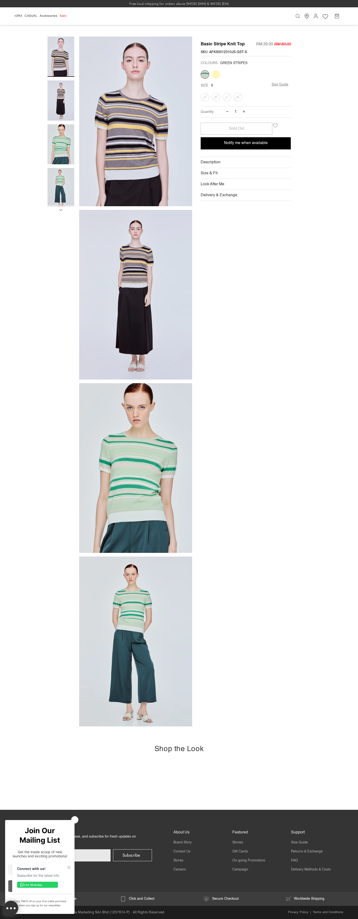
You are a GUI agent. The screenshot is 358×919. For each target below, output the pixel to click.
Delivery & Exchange (219, 195)
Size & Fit (209, 173)
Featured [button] (240, 832)
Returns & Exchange (307, 851)
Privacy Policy (298, 912)
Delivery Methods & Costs (311, 869)
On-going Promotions (248, 860)
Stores (178, 860)
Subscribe (131, 855)
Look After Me (212, 184)
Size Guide (280, 84)
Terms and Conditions (328, 912)
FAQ (294, 860)
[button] (19, 16)
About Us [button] (181, 832)
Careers (179, 869)
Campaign (240, 869)
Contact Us (181, 851)
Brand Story (182, 842)
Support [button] (298, 832)
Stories (237, 842)
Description (210, 162)
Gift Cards (240, 851)
